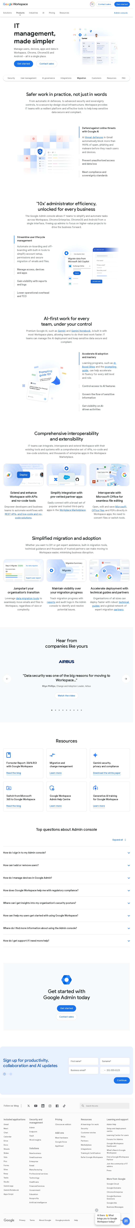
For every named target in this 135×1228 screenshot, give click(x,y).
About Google (45, 1220)
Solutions (7, 13)
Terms (32, 1220)
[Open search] (92, 4)
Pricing (52, 13)
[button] (126, 1221)
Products (20, 13)
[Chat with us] (126, 1221)
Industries (33, 13)
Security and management (36, 1121)
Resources (64, 13)
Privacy (22, 1220)
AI (43, 13)
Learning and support (117, 1119)
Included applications (14, 1119)
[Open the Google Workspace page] (15, 4)
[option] (11, 78)
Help (76, 1220)
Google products (63, 1220)
